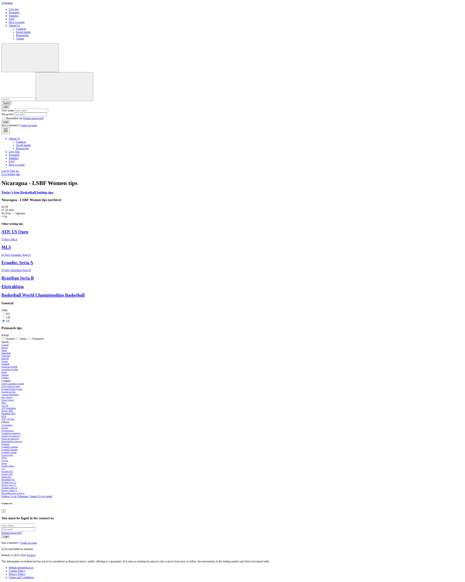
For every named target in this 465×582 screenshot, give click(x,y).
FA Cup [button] (4, 405)
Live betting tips (10, 174)
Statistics (14, 15)
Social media (23, 32)
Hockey (4, 347)
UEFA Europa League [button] (10, 386)
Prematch (14, 12)
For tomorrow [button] (7, 430)
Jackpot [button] (4, 428)
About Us (14, 25)
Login (6, 122)
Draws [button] (4, 463)
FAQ (12, 19)
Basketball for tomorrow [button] (12, 441)
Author (20, 38)
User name (7, 110)
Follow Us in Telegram (14, 496)
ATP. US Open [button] (8, 419)
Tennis (4, 350)
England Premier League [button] (12, 389)
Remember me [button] (14, 118)
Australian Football (9, 369)
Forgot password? (33, 118)
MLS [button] (3, 403)
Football (5, 345)
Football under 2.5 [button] (9, 488)
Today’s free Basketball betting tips (27, 192)
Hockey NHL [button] (7, 411)
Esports (4, 361)
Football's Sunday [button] (9, 452)
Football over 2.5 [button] (8, 482)
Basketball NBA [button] (8, 413)
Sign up (14, 170)
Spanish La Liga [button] (8, 392)
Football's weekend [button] (9, 447)
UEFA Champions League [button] (12, 383)
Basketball (5, 353)
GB (8, 317)
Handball (5, 364)
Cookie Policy (17, 570)
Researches (22, 35)
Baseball (5, 358)
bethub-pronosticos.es (21, 567)
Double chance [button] (7, 466)
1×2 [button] (3, 468)
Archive (31, 555)
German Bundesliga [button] (10, 394)
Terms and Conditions (21, 577)
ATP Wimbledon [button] (8, 408)
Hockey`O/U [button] (7, 474)
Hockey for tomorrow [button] (10, 436)
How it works (17, 22)
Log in (5, 170)
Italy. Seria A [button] (7, 397)
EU (8, 313)
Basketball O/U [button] (8, 479)
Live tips (14, 9)
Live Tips (14, 151)
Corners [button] (4, 460)
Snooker (5, 375)
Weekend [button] (5, 444)
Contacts (21, 28)
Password (7, 114)
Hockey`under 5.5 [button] (9, 490)
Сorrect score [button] (7, 455)
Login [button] (6, 106)
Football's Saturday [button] (9, 449)
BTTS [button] (4, 458)
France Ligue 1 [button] (7, 400)
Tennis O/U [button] (6, 477)
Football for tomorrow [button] (11, 433)
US (8, 321)
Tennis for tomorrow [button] (10, 438)
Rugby (4, 372)
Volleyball (5, 356)
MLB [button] (3, 416)
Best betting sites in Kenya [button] (12, 493)
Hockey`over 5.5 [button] (8, 485)
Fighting (5, 377)
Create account (28, 125)
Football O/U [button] (7, 471)
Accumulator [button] (7, 425)
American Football (9, 367)
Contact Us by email (40, 496)
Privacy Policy (17, 574)
